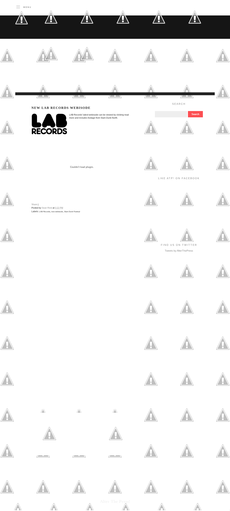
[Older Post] (116, 450)
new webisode (57, 212)
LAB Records (44, 212)
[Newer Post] (49, 450)
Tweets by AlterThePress (179, 250)
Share (34, 204)
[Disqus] (82, 265)
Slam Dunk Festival (72, 212)
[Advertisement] (89, 83)
